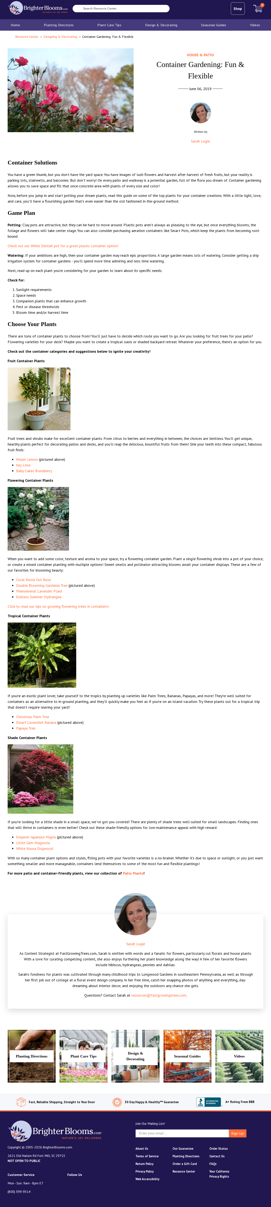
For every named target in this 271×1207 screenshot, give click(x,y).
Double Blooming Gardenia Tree (42, 585)
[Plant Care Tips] (83, 1081)
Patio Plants (133, 873)
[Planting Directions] (32, 1081)
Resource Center (184, 1171)
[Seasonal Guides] (187, 1081)
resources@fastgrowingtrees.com (158, 995)
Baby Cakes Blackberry (34, 470)
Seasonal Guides (213, 25)
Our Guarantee (183, 1149)
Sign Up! (237, 1133)
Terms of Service (147, 1156)
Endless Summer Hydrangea (38, 596)
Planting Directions (59, 25)
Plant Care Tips (109, 25)
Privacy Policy (145, 1171)
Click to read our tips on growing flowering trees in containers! (58, 606)
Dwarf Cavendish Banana (36, 722)
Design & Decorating (161, 25)
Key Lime (23, 465)
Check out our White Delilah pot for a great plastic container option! (63, 245)
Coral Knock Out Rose (33, 579)
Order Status (218, 1149)
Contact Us (217, 1156)
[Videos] (239, 1081)
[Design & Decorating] (135, 1081)
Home (15, 25)
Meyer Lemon (27, 459)
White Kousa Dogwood (34, 848)
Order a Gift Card (185, 1164)
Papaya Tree (25, 728)
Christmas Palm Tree (32, 716)
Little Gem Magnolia (33, 842)
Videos (255, 25)
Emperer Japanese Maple (36, 837)
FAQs (213, 1164)
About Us (142, 1149)
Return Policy (144, 1164)
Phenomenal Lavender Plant (39, 591)
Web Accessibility (147, 1179)
